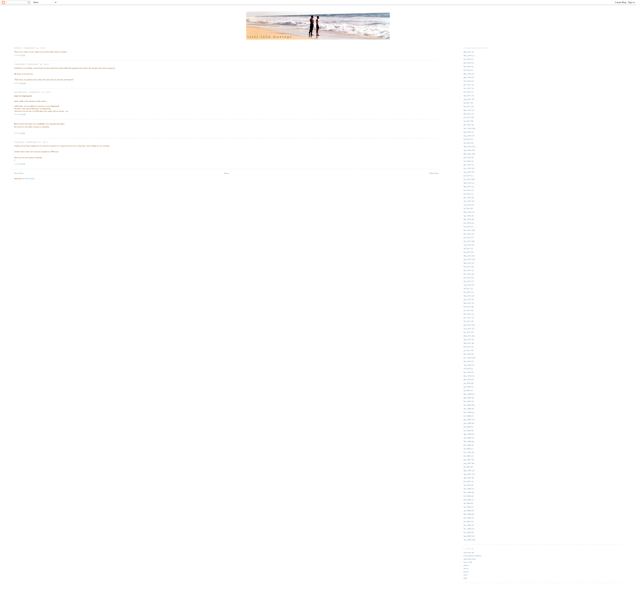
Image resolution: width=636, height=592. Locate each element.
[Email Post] (26, 83)
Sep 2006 (467, 499)
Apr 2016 (467, 150)
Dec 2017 (467, 84)
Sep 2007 (467, 459)
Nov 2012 (467, 274)
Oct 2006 (467, 496)
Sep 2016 (467, 132)
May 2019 (468, 55)
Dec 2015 (467, 164)
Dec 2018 (467, 63)
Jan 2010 (467, 383)
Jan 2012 (467, 310)
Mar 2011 (467, 343)
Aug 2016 (467, 135)
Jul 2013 (467, 248)
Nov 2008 (467, 412)
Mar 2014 (467, 219)
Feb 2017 (467, 117)
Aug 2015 (467, 172)
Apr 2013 (467, 259)
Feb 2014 (467, 223)
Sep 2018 (467, 66)
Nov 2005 (467, 528)
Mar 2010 (467, 379)
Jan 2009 (467, 405)
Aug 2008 (467, 423)
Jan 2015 (467, 194)
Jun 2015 (467, 179)
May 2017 (468, 110)
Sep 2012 (467, 281)
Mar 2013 (467, 263)
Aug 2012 (467, 285)
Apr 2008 (467, 437)
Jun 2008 (467, 430)
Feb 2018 (467, 81)
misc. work (468, 562)
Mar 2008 (467, 441)
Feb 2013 (467, 266)
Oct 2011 (467, 321)
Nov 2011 (467, 317)
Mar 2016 (467, 154)
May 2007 (468, 470)
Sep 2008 (467, 419)
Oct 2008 (467, 416)
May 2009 (468, 394)
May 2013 (468, 255)
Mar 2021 (467, 52)
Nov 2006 (467, 492)
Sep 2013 (467, 241)
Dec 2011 (467, 314)
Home (226, 173)
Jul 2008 (467, 427)
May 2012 (468, 296)
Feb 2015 (467, 190)
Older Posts (434, 173)
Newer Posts (19, 173)
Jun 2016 (467, 143)
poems (466, 571)
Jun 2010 (467, 372)
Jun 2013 (467, 252)
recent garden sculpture (472, 555)
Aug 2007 (467, 463)
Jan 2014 (467, 226)
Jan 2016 (467, 161)
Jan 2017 (467, 121)
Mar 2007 (467, 478)
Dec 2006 (467, 488)
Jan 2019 (467, 59)
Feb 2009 (467, 401)
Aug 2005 (467, 539)
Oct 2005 (467, 532)
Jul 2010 (467, 368)
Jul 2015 (467, 175)
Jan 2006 (467, 521)
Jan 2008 (467, 448)
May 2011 (468, 336)
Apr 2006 (467, 510)
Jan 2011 (467, 350)
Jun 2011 (467, 332)
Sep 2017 (467, 95)
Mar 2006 (467, 514)
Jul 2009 (467, 390)
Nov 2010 (467, 357)
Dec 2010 (467, 354)
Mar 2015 (467, 186)
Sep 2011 (467, 325)
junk (465, 578)
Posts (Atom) (30, 178)
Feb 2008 (467, 445)
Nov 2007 (467, 452)
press (465, 574)
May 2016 (468, 146)
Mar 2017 (467, 114)
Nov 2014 (467, 201)
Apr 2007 (467, 474)
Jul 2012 (467, 288)
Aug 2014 (467, 205)
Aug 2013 (467, 245)
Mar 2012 (467, 303)
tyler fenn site (469, 552)
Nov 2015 (467, 168)
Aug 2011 (467, 328)
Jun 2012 (467, 292)
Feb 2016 (467, 157)
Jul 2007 (467, 467)
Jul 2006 (467, 503)
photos (466, 565)
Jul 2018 (467, 70)
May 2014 (468, 212)
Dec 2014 (467, 197)
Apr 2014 (467, 215)
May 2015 (468, 183)
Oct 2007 (467, 456)
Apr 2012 (467, 299)
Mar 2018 (467, 77)
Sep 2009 (467, 387)
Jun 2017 (467, 106)
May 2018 (468, 73)
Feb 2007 (467, 481)
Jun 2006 (467, 507)
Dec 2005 (467, 525)
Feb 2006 (467, 518)
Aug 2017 (467, 99)
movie (466, 568)
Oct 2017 (467, 92)
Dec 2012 (467, 270)
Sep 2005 (467, 536)
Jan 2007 (467, 485)
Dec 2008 (467, 408)
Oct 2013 (467, 237)
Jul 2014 (467, 208)
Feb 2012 (467, 306)
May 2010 (468, 376)
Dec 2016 (467, 124)
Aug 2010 (467, 365)
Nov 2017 (467, 88)
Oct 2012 (467, 277)
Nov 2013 (467, 234)
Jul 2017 (467, 103)
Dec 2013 (467, 230)
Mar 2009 (467, 397)
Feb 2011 (467, 346)
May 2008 (468, 434)
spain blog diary (470, 559)
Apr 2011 (467, 339)
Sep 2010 (467, 361)
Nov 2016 (467, 128)
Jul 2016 (467, 139)
